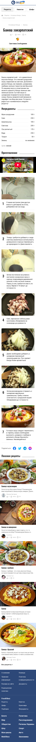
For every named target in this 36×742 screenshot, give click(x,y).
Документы (23, 684)
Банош (24, 15)
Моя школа (6, 732)
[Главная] (2, 15)
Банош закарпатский (9, 18)
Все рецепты (6, 665)
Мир (3, 720)
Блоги (4, 716)
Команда (22, 673)
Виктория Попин (11, 657)
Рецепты (7, 9)
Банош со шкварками (9, 527)
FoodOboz (9, 535)
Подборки (5, 709)
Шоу (3, 728)
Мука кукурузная (8, 114)
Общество (6, 724)
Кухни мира (23, 705)
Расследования (25, 720)
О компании (6, 673)
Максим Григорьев (11, 494)
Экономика (23, 737)
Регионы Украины (26, 724)
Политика (23, 716)
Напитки (20, 9)
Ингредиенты (23, 709)
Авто (21, 732)
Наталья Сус (10, 576)
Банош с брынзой (8, 649)
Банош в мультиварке (9, 486)
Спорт (21, 728)
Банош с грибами (8, 568)
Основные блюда (16, 15)
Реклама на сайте (8, 684)
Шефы (4, 705)
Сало (3, 118)
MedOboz (6, 737)
